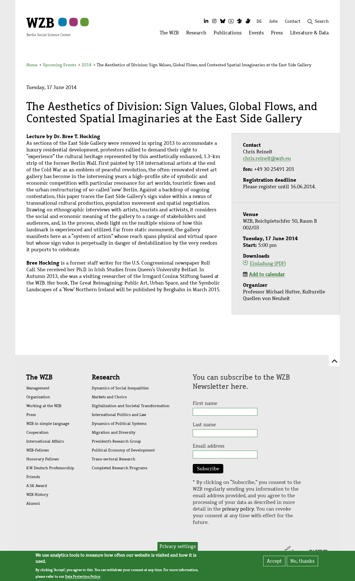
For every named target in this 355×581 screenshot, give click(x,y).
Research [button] (198, 34)
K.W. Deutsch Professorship (50, 468)
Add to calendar (267, 274)
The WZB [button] (171, 34)
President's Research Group (116, 441)
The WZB (39, 377)
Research (106, 377)
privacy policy (238, 509)
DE (259, 21)
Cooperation (37, 432)
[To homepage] (48, 26)
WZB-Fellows (37, 450)
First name (205, 403)
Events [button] (258, 34)
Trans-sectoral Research (113, 459)
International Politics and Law (119, 414)
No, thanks (302, 561)
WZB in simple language (47, 423)
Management (37, 388)
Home (31, 65)
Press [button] (278, 34)
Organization (38, 397)
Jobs (273, 21)
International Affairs (45, 441)
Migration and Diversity (113, 432)
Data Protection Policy (82, 576)
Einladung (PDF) (268, 263)
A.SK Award (36, 485)
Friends (33, 476)
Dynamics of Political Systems (119, 423)
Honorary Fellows (42, 459)
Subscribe (208, 468)
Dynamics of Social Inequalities (120, 388)
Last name (204, 424)
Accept (274, 561)
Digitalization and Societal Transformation (130, 406)
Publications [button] (229, 34)
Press (31, 414)
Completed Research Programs (119, 468)
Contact (292, 21)
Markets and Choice (109, 397)
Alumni (33, 503)
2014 (87, 65)
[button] (329, 66)
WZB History (37, 494)
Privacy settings (177, 546)
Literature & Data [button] (311, 34)
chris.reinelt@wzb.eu (267, 158)
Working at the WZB (43, 406)
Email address (208, 446)
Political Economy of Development (123, 450)
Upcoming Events (59, 65)
